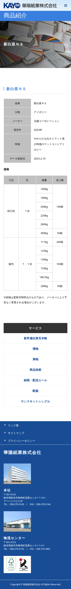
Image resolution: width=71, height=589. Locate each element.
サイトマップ (16, 433)
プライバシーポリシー (21, 441)
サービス (35, 328)
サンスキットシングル (35, 401)
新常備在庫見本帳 (35, 338)
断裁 (35, 391)
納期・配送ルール (35, 380)
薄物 (35, 349)
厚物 (35, 359)
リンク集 (13, 425)
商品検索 (35, 370)
